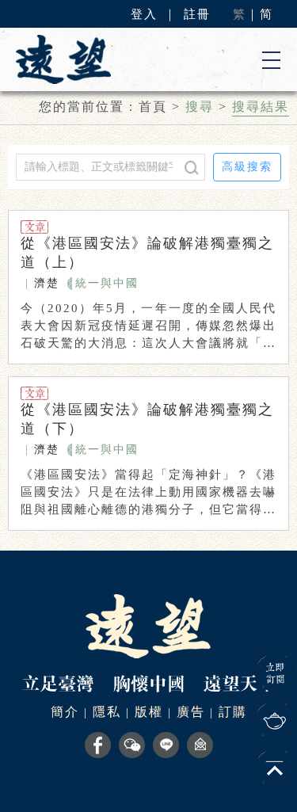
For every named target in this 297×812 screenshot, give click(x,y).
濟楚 (46, 283)
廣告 (191, 712)
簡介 (65, 712)
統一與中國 (107, 283)
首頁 (153, 106)
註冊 (197, 14)
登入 (144, 14)
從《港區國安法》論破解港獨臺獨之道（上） (147, 252)
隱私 (107, 712)
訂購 (233, 712)
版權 (149, 712)
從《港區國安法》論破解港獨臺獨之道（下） (147, 419)
